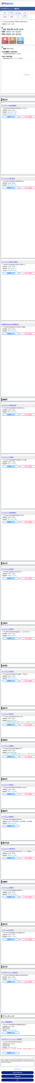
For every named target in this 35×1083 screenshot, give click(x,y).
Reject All (17, 1076)
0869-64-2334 (12, 1030)
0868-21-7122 (12, 575)
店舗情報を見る (11, 116)
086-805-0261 (12, 270)
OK (17, 1080)
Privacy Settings (17, 1072)
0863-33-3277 (12, 635)
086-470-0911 (12, 463)
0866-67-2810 (12, 678)
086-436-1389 (12, 519)
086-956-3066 (12, 894)
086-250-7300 (12, 112)
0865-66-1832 (12, 1047)
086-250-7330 (12, 114)
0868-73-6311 (12, 936)
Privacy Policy (17, 1069)
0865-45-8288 (13, 32)
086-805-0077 (12, 268)
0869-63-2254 (12, 823)
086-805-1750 (12, 185)
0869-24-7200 (12, 855)
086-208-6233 (12, 331)
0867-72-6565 (12, 791)
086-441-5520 (12, 412)
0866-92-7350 (12, 720)
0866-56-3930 (12, 752)
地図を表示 (27, 74)
